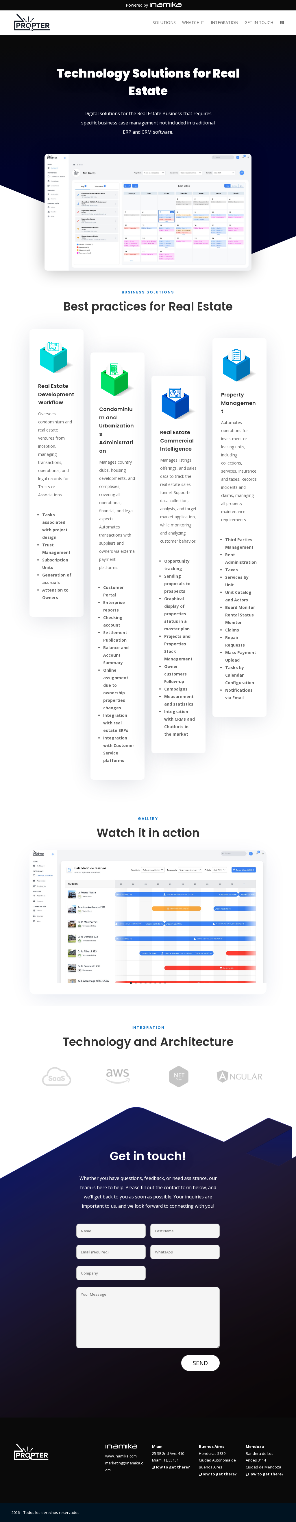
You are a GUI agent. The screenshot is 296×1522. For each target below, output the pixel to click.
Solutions (164, 23)
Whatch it (193, 23)
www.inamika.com (121, 1456)
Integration (224, 23)
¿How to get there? (171, 1467)
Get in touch (259, 23)
